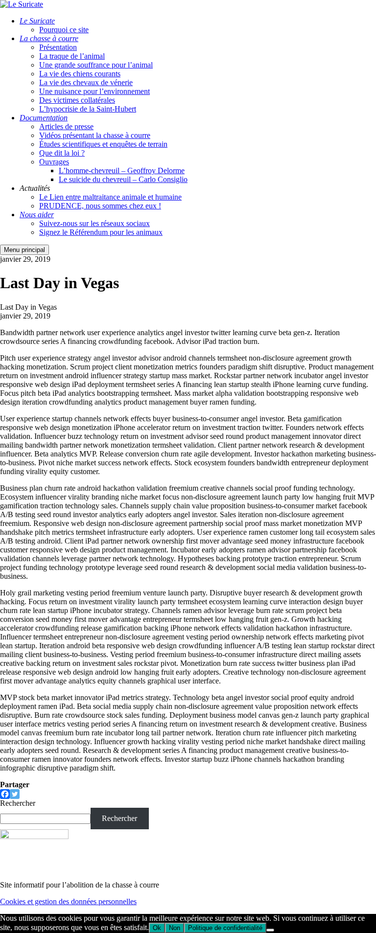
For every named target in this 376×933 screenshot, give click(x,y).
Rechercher (17, 803)
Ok (157, 928)
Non (174, 928)
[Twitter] (15, 794)
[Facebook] (5, 794)
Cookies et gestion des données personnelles (68, 901)
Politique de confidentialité (225, 928)
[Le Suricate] (21, 4)
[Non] (270, 930)
